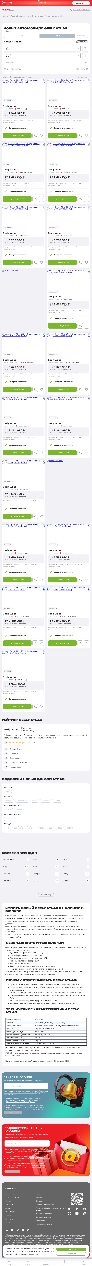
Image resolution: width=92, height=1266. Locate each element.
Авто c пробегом (12, 1197)
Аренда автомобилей (44, 1213)
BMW (45, 866)
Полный (8, 809)
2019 (16, 828)
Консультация (18, 135)
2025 (60, 828)
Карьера (39, 1197)
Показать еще (46, 895)
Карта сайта (41, 1221)
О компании (40, 1201)
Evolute (75, 881)
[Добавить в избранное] (41, 135)
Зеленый (8, 800)
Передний (19, 809)
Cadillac (15, 874)
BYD (75, 866)
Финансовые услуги (43, 1217)
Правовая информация (45, 1204)
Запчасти (9, 1204)
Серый (34, 800)
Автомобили (10, 1194)
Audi (45, 859)
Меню (83, 1264)
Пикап (7, 791)
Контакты (9, 1219)
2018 (7, 828)
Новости (39, 1194)
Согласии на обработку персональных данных (26, 1109)
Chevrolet (15, 881)
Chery (75, 874)
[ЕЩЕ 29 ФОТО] (68, 345)
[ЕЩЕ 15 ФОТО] (23, 345)
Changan (45, 874)
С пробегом (82, 36)
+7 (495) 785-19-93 (81, 10)
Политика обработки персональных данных (50, 1209)
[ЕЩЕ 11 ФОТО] (23, 91)
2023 (42, 828)
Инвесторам (10, 1212)
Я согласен (71, 1249)
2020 (24, 828)
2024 (51, 828)
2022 (33, 828)
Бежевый (45, 800)
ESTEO (45, 881)
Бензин (8, 819)
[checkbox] (26, 1100)
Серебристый (22, 800)
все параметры (14, 69)
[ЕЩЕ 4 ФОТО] (68, 535)
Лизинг (8, 1222)
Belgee (15, 866)
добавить (81, 42)
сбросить (80, 69)
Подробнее (71, 1253)
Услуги (8, 1215)
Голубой (57, 800)
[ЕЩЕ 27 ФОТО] (23, 155)
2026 (69, 828)
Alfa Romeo (15, 859)
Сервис (8, 1201)
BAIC (75, 859)
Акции (7, 1208)
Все (21, 36)
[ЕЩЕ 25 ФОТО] (68, 155)
